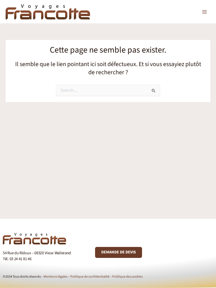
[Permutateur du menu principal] (204, 12)
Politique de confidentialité (89, 276)
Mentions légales (56, 276)
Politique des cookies (127, 276)
